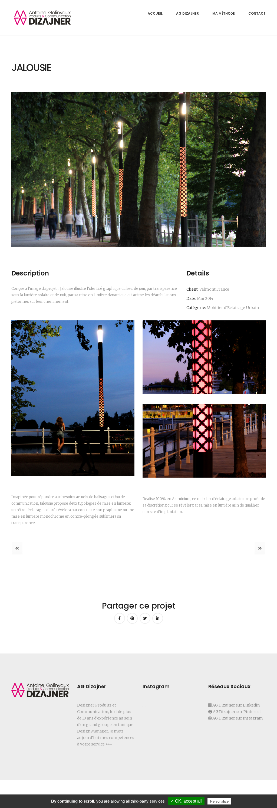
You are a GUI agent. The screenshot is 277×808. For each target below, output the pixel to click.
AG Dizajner (187, 13)
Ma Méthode (223, 13)
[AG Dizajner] (42, 17)
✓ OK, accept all (186, 801)
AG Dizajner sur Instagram (237, 718)
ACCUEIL (155, 13)
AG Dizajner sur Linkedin (236, 705)
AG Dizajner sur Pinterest (237, 711)
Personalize (219, 801)
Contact (257, 13)
